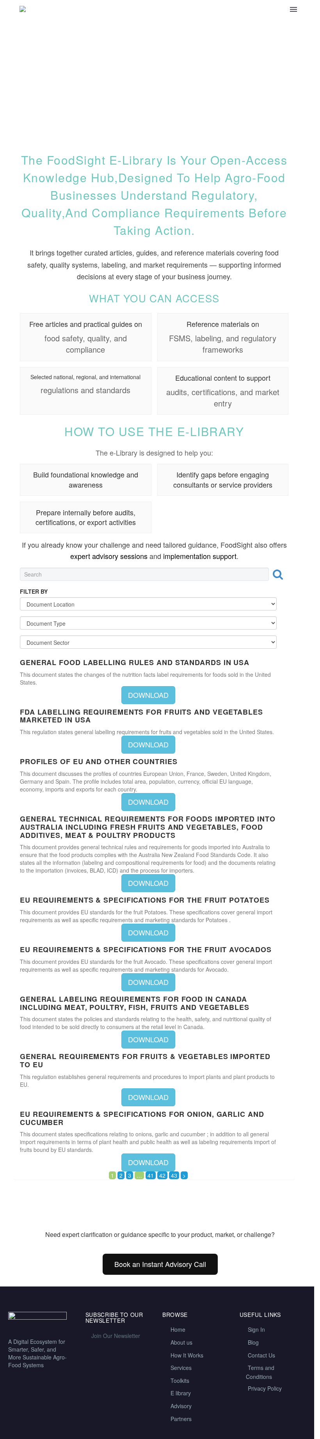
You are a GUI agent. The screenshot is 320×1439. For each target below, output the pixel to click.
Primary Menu (293, 9)
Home (178, 1329)
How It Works (187, 1355)
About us (181, 1342)
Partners (181, 1419)
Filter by (34, 591)
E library (181, 1393)
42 (162, 1175)
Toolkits (180, 1380)
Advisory (181, 1406)
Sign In (256, 1329)
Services (181, 1368)
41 (151, 1175)
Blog (253, 1342)
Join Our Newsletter (115, 1336)
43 (174, 1175)
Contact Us (261, 1355)
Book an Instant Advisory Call (160, 1264)
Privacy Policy (265, 1388)
